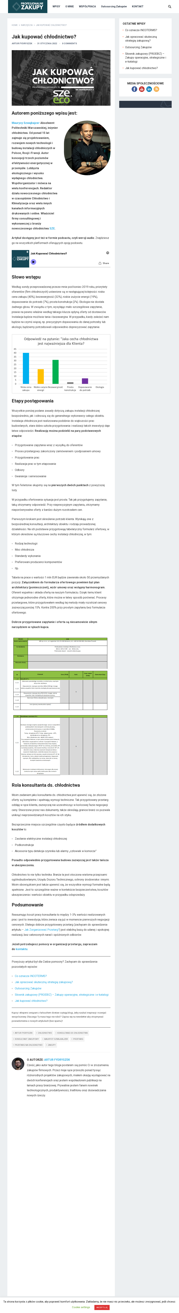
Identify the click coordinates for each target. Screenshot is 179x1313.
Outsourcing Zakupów (114, 6)
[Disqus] (61, 1147)
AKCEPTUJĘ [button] (102, 1307)
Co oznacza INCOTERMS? (31, 976)
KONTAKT (138, 6)
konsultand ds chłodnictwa (72, 1033)
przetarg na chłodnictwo (28, 1045)
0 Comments (69, 43)
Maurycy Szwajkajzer (26, 123)
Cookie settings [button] (81, 1307)
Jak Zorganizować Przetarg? (41, 929)
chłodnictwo (45, 1033)
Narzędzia (27, 25)
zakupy (52, 1045)
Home (15, 25)
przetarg (78, 1039)
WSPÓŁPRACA (87, 6)
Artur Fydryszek (22, 43)
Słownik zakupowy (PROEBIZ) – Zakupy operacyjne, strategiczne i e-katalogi (62, 994)
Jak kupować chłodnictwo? (31, 1000)
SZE (52, 228)
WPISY (56, 6)
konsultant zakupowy (27, 1039)
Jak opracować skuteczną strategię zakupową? (44, 982)
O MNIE (69, 6)
